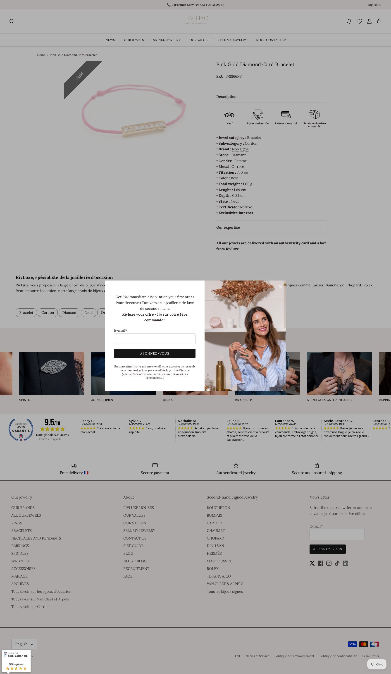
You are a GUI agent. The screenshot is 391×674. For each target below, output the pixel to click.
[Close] (280, 286)
